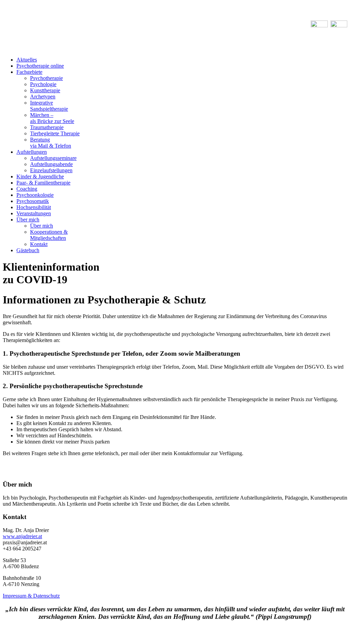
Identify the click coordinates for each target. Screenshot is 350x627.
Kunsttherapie (45, 90)
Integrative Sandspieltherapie (49, 106)
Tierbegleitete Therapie (55, 133)
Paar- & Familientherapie (43, 183)
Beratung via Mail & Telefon (50, 143)
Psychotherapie (46, 78)
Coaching (26, 189)
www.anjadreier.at (22, 536)
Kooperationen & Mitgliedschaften (49, 235)
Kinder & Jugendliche (40, 176)
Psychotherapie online (40, 66)
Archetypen (42, 96)
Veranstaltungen (33, 213)
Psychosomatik (32, 201)
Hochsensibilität (33, 207)
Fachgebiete (29, 72)
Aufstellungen (31, 152)
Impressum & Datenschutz (31, 596)
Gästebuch (27, 250)
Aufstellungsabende (51, 164)
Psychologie (43, 84)
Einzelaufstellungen (51, 170)
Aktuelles (26, 60)
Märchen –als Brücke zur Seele (52, 118)
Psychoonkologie (35, 195)
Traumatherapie (47, 127)
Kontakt (39, 244)
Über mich (27, 219)
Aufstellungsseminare (53, 158)
